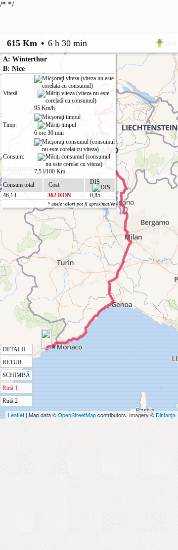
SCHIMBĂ (16, 375)
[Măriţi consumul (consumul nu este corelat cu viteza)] (76, 160)
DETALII (13, 349)
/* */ (43, 202)
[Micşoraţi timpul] (57, 117)
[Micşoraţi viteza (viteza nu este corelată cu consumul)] (74, 82)
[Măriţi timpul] (57, 125)
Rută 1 (10, 388)
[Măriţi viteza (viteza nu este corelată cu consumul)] (76, 97)
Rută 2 (10, 400)
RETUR (12, 362)
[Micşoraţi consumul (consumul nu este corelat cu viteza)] (74, 145)
